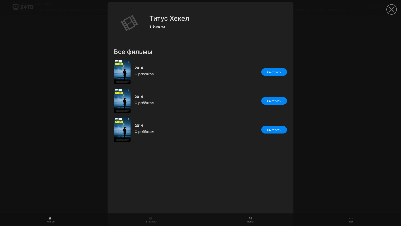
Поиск (250, 221)
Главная (50, 221)
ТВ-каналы (150, 221)
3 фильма (157, 26)
